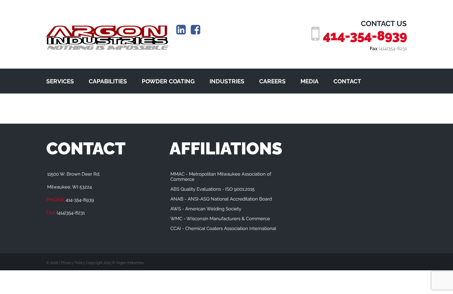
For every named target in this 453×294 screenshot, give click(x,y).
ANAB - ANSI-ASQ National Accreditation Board (221, 199)
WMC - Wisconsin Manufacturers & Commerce (220, 218)
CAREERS (272, 81)
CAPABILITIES (108, 81)
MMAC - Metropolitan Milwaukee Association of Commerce (220, 176)
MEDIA (309, 81)
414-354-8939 (365, 35)
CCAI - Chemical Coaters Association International (223, 228)
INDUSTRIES (227, 81)
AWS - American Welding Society (205, 209)
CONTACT (347, 81)
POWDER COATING (168, 81)
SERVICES (60, 81)
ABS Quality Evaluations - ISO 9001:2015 (212, 189)
